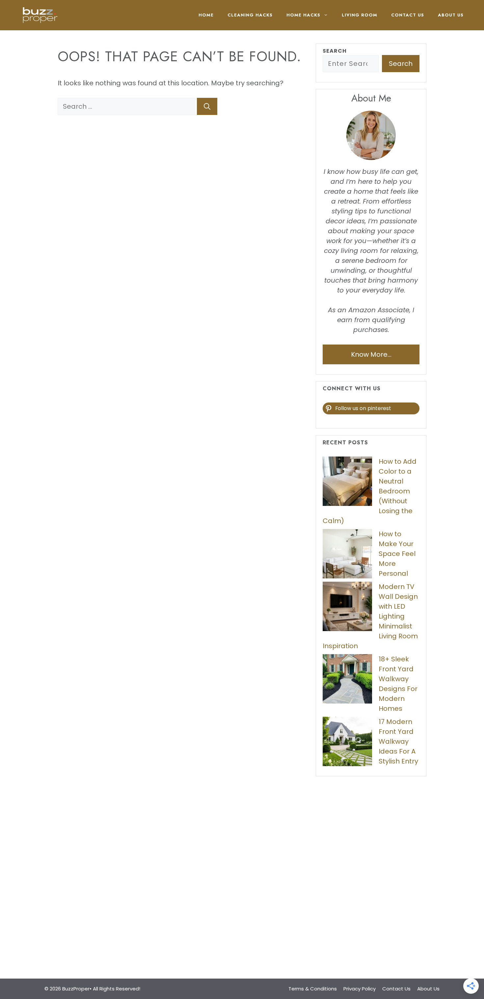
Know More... (371, 354)
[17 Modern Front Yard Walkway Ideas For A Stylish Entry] (347, 743)
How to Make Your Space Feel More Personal (397, 553)
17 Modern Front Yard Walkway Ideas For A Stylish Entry (398, 741)
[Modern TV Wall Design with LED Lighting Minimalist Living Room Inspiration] (347, 608)
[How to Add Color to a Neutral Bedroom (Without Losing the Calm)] (347, 483)
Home (206, 15)
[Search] (207, 106)
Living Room (359, 15)
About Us (451, 15)
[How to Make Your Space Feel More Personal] (347, 555)
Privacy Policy (359, 988)
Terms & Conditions (312, 988)
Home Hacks (303, 15)
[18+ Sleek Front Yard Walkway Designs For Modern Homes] (347, 680)
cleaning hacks (250, 15)
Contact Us (407, 15)
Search (335, 51)
